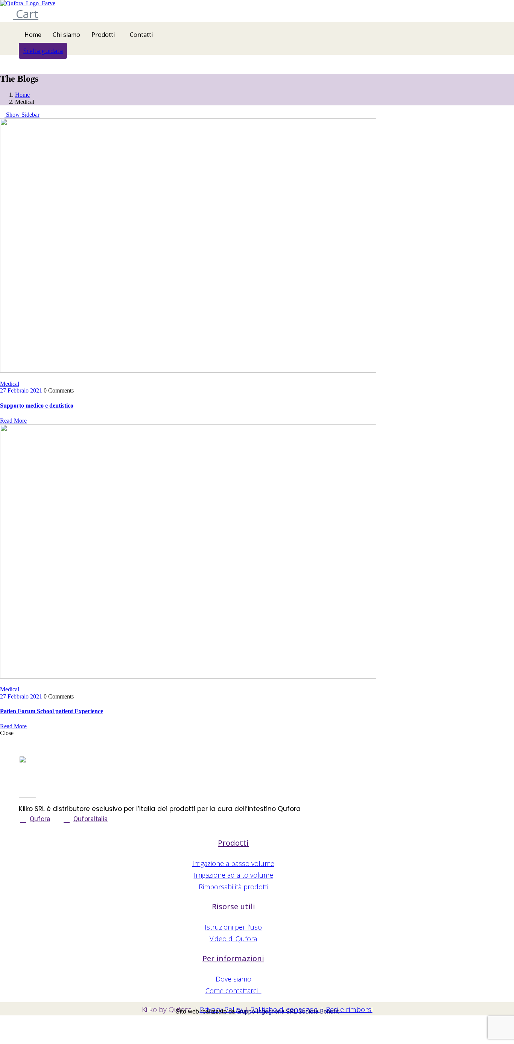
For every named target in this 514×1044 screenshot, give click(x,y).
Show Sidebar (22, 114)
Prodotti (103, 34)
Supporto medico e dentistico (36, 405)
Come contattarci (233, 990)
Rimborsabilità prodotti (233, 886)
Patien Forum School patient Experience (51, 711)
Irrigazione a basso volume (233, 863)
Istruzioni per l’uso (233, 926)
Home (32, 34)
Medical (9, 383)
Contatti (141, 34)
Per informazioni (233, 958)
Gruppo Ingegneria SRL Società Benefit (287, 1011)
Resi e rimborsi (349, 1009)
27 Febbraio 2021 (21, 390)
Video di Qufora (233, 938)
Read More (13, 420)
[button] (43, 51)
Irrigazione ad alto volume (233, 875)
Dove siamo (233, 978)
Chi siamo (66, 34)
